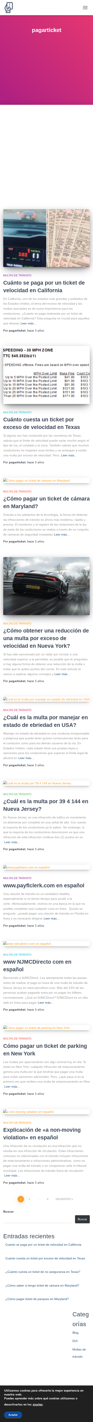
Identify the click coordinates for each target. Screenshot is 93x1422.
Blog (75, 1332)
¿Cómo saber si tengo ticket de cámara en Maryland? (42, 1285)
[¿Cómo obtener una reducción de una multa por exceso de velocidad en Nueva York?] (46, 586)
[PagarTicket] (10, 7)
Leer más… (29, 323)
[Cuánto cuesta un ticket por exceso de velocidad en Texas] (46, 375)
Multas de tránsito (17, 275)
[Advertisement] (46, 153)
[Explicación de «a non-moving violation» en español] (46, 1111)
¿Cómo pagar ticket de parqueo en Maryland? (37, 1299)
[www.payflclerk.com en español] (46, 867)
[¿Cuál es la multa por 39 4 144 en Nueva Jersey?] (46, 783)
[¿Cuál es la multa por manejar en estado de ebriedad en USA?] (46, 699)
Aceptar (13, 1415)
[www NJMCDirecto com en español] (46, 943)
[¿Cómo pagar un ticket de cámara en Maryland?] (46, 480)
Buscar (8, 1211)
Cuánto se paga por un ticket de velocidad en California (43, 1244)
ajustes (38, 1405)
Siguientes (63, 1199)
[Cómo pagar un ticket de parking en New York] (46, 1027)
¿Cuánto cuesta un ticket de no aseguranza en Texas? (42, 1271)
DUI (75, 1341)
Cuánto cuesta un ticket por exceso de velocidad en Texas (45, 1258)
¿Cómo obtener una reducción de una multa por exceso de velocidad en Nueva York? (46, 638)
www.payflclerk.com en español (43, 885)
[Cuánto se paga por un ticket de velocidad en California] (46, 238)
